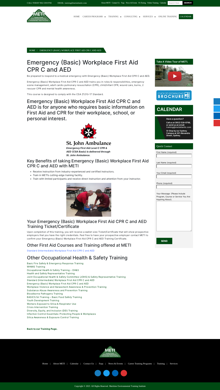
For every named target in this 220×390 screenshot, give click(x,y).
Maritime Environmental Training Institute (127, 386)
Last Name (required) (166, 162)
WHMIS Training (36, 266)
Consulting (130, 16)
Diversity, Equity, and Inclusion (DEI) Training (52, 310)
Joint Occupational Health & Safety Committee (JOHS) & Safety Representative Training (76, 276)
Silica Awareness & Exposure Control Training (53, 317)
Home (77, 16)
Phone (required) (164, 183)
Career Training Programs (140, 363)
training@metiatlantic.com (76, 3)
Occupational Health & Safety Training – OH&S (53, 270)
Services (148, 16)
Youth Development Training (43, 300)
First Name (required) (166, 152)
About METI (105, 3)
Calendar (163, 3)
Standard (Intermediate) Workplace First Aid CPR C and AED (61, 250)
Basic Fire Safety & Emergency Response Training (55, 263)
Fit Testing (142, 3)
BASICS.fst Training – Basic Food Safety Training (54, 297)
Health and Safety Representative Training (51, 273)
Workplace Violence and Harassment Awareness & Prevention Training (67, 286)
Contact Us (116, 3)
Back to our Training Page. (42, 328)
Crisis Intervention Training (42, 307)
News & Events (131, 3)
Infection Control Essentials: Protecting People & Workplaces (61, 313)
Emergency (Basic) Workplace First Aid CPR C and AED (58, 283)
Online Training (152, 3)
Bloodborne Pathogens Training (45, 293)
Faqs (123, 3)
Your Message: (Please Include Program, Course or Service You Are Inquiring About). (173, 196)
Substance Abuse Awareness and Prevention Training (57, 290)
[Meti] (39, 15)
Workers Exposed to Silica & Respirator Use (51, 303)
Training (113, 16)
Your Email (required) (166, 173)
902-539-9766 (46, 3)
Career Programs (93, 16)
